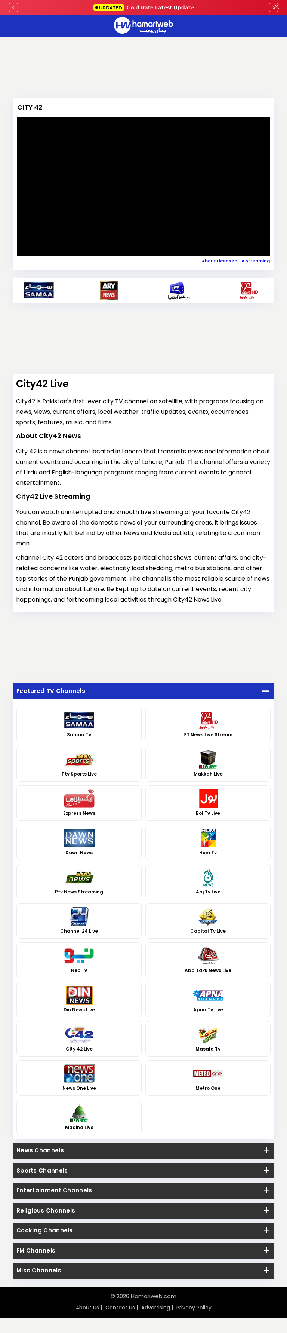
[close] (277, 7)
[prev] (13, 7)
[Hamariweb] (143, 26)
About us (87, 1307)
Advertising (155, 1307)
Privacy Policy (194, 1307)
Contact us (120, 1307)
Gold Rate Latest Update (146, 7)
